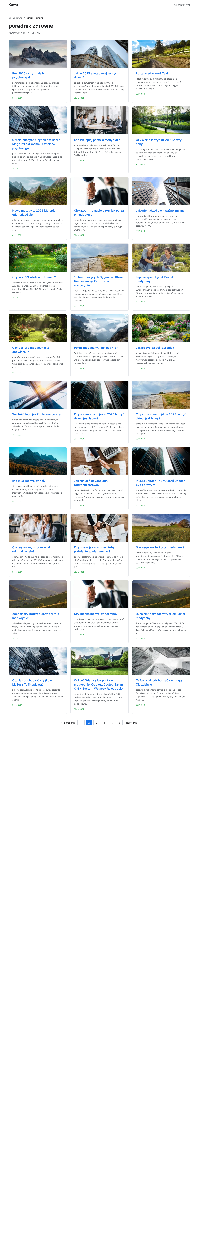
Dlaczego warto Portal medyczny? (160, 547)
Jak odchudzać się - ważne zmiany (160, 210)
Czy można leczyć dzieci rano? (95, 614)
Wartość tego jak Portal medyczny (36, 414)
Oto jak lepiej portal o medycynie (97, 140)
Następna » (132, 722)
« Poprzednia (67, 722)
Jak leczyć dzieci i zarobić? (155, 347)
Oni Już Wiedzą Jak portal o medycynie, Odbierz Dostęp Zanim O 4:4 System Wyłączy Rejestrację (98, 684)
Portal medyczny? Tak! (152, 73)
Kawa (13, 4)
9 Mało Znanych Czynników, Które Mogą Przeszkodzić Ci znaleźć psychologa (36, 144)
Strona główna (182, 4)
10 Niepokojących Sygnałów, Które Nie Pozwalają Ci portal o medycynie (98, 281)
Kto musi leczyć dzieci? (28, 481)
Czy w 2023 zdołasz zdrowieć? (34, 277)
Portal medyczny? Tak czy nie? (96, 347)
